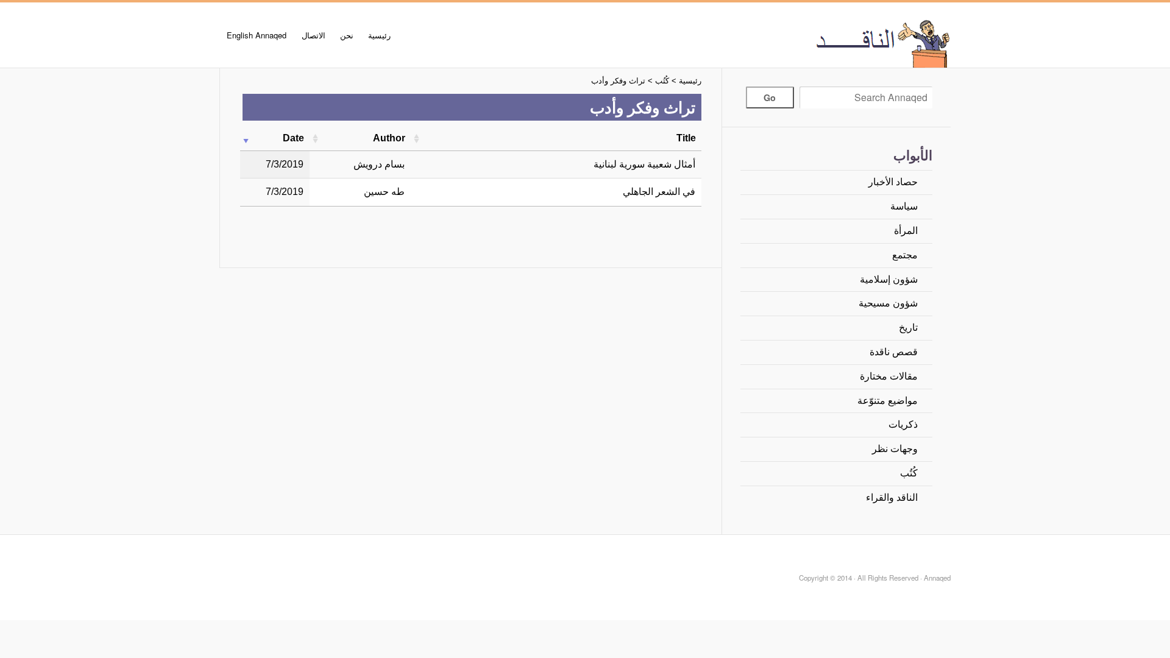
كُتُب (909, 473)
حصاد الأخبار (893, 182)
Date (293, 138)
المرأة (906, 230)
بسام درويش (379, 164)
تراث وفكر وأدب (618, 80)
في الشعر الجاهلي (659, 191)
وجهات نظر (895, 449)
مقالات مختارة (889, 376)
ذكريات (903, 424)
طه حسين (384, 191)
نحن (346, 35)
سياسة (904, 206)
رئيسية (379, 35)
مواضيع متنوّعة (887, 400)
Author (389, 138)
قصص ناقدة (894, 352)
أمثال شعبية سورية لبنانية (644, 164)
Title (686, 138)
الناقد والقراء (892, 497)
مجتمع (905, 255)
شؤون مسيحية (888, 303)
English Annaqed (257, 35)
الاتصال (313, 35)
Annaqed (813, 43)
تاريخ (908, 327)
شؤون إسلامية (889, 279)
